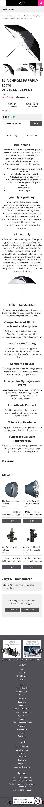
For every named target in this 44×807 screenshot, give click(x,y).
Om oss (22, 679)
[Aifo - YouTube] (11, 802)
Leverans (22, 702)
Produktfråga (14, 123)
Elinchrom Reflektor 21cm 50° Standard (31, 502)
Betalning (22, 705)
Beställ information (22, 712)
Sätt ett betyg (22, 97)
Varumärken (17, 16)
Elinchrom (27, 16)
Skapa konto (30, 609)
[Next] (41, 69)
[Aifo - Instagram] (4, 802)
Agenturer (22, 715)
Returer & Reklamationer (22, 722)
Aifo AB (22, 773)
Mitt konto (22, 698)
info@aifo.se (25, 777)
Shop (9, 16)
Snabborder (22, 676)
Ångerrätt (22, 726)
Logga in (12, 609)
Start (3, 16)
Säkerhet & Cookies (22, 709)
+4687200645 (26, 780)
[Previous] (3, 651)
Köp (36, 123)
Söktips (22, 695)
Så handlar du (22, 691)
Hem (22, 669)
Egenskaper (32, 135)
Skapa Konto (22, 729)
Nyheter (22, 672)
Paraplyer (36, 16)
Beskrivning (12, 135)
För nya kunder (22, 688)
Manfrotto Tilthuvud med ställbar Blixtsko (31, 548)
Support (22, 719)
